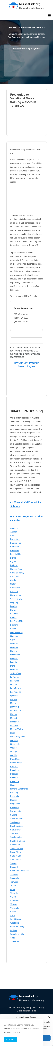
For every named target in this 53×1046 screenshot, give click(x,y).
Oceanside (15, 744)
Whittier (13, 930)
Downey (14, 610)
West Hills (14, 923)
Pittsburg (14, 774)
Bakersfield (15, 539)
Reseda (13, 800)
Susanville (14, 878)
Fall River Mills (16, 621)
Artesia (13, 535)
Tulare (13, 886)
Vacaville (14, 893)
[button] (49, 1017)
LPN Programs (23, 1011)
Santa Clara (15, 852)
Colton (13, 584)
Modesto (14, 725)
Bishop (13, 558)
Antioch (13, 532)
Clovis (13, 580)
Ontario (13, 748)
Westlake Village (17, 927)
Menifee (13, 714)
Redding (14, 792)
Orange (13, 752)
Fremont (14, 625)
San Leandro (16, 837)
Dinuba (13, 606)
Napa (12, 733)
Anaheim (14, 528)
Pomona (14, 778)
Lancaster (14, 681)
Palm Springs (16, 763)
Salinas (13, 815)
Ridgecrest (15, 804)
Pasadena (14, 770)
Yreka (12, 938)
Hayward (14, 658)
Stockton (14, 874)
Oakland (14, 740)
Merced (13, 718)
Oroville (13, 755)
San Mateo (15, 845)
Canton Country (17, 573)
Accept (10, 1039)
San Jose (14, 833)
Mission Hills (15, 722)
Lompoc (13, 684)
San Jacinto (15, 830)
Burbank (14, 565)
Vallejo (13, 897)
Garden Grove (16, 632)
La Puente (14, 677)
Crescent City (16, 599)
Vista (12, 915)
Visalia (13, 912)
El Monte (14, 614)
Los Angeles (15, 692)
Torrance (14, 882)
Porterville (14, 781)
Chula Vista (15, 576)
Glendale (14, 643)
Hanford (13, 651)
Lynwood (14, 696)
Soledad (14, 867)
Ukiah (12, 889)
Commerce (15, 588)
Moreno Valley (16, 729)
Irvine (12, 666)
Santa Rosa (15, 860)
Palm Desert (15, 759)
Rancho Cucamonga (19, 789)
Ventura (13, 904)
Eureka (13, 617)
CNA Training (38, 1008)
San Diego (15, 822)
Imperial (13, 662)
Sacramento (15, 811)
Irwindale (14, 670)
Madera (13, 699)
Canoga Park (16, 569)
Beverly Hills (15, 554)
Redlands (14, 796)
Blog (34, 1011)
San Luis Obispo (17, 841)
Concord (14, 591)
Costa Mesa (15, 595)
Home (12, 1008)
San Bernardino (17, 819)
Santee (13, 863)
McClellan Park (17, 711)
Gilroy (12, 640)
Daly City (14, 603)
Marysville (14, 707)
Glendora (14, 647)
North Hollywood (17, 737)
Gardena (14, 636)
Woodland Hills (17, 934)
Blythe (13, 562)
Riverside (14, 807)
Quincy (13, 785)
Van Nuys (14, 900)
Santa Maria (15, 856)
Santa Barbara (16, 848)
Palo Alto (14, 766)
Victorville (14, 908)
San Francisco (16, 826)
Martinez (14, 703)
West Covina (15, 919)
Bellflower (14, 550)
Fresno (13, 629)
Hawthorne (15, 655)
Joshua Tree (15, 673)
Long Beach (15, 688)
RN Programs (23, 1008)
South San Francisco (19, 871)
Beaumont (14, 547)
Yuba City (14, 941)
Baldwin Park (16, 543)
